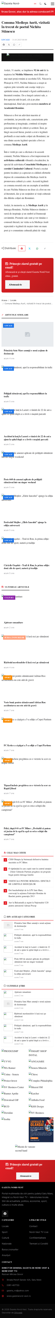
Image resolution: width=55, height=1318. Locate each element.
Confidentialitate (37, 1237)
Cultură (5, 1237)
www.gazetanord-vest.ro (19, 1296)
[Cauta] (40, 3)
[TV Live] (35, 3)
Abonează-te (15, 284)
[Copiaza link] (19, 45)
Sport (4, 1232)
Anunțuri (6, 1255)
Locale (6, 39)
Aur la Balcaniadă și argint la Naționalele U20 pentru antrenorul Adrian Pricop (28, 904)
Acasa (4, 300)
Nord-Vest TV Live (38, 1232)
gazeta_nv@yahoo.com (18, 1290)
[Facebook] (4, 45)
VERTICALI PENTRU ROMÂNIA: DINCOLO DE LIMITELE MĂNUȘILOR (29, 882)
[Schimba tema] (45, 3)
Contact (33, 1226)
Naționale (6, 1243)
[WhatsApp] (14, 45)
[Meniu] (50, 3)
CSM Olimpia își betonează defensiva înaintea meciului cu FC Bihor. (28, 861)
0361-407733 (13, 1285)
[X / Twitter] (9, 45)
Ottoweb (18, 1313)
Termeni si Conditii (38, 1243)
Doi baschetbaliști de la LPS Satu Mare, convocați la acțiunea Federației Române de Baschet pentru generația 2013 (27, 893)
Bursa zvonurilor (10, 1249)
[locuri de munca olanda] (41, 1129)
